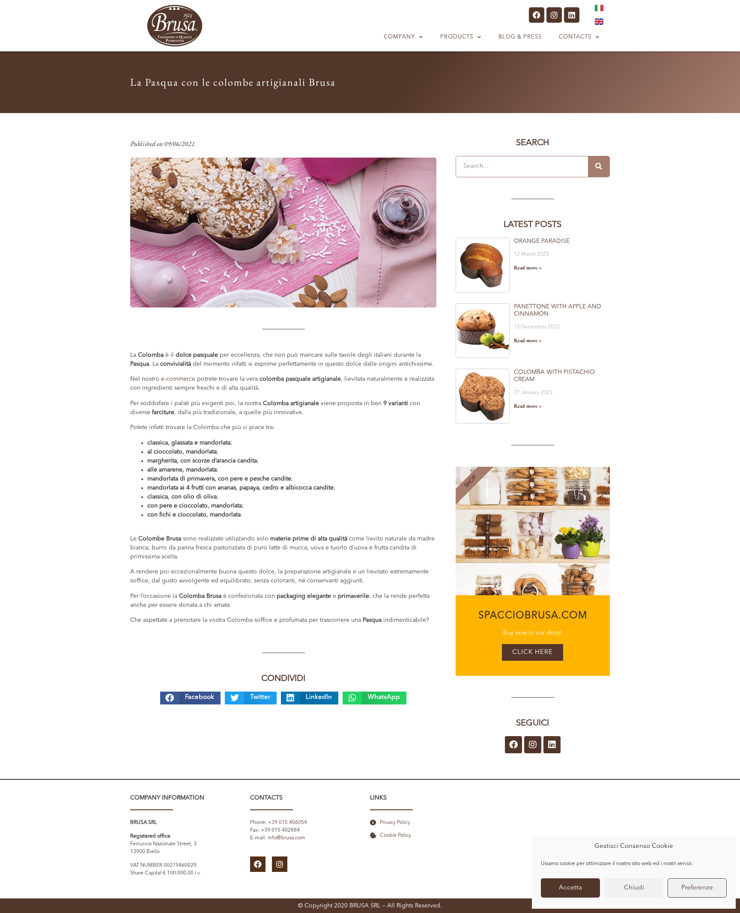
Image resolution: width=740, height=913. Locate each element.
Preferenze (697, 888)
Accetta (570, 888)
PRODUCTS (456, 37)
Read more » (528, 267)
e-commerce (178, 379)
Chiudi (634, 888)
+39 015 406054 (287, 822)
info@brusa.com (286, 838)
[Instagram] (554, 15)
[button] (190, 698)
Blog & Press (520, 37)
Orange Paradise (542, 241)
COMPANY (399, 37)
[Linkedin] (571, 15)
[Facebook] (536, 15)
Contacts (575, 37)
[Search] (598, 166)
